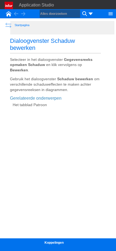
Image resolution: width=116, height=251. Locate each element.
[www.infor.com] (9, 5)
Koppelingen (54, 243)
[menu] (91, 14)
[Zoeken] (84, 14)
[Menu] (110, 13)
